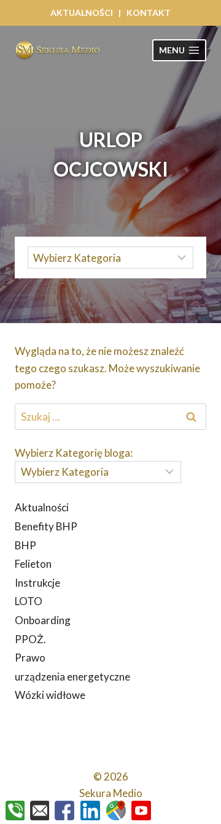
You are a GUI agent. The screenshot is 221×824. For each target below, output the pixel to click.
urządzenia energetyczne (72, 676)
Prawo (30, 657)
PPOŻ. (30, 639)
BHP (25, 545)
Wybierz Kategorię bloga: (74, 452)
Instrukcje (37, 582)
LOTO (28, 601)
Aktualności (42, 507)
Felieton (33, 563)
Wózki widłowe (50, 695)
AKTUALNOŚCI (81, 12)
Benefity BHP (46, 526)
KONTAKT (148, 12)
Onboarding (43, 620)
